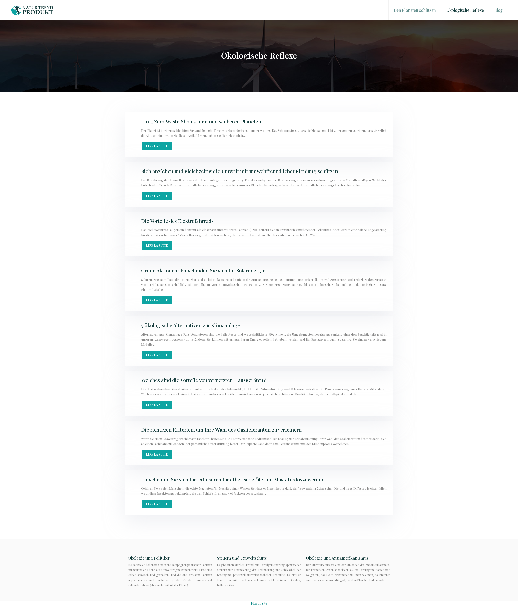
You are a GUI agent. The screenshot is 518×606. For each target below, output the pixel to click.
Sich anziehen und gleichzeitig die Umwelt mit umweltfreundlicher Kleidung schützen (239, 171)
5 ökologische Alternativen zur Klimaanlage (190, 325)
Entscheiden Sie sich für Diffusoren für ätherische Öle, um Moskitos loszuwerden (233, 479)
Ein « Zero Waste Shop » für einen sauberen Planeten (201, 121)
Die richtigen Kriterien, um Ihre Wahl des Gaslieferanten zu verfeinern (221, 429)
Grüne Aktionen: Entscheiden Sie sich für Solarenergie (203, 270)
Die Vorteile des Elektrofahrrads (177, 220)
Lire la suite (157, 146)
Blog (498, 10)
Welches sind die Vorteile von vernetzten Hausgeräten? (203, 380)
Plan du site (259, 603)
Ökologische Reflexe (465, 10)
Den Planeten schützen (415, 10)
